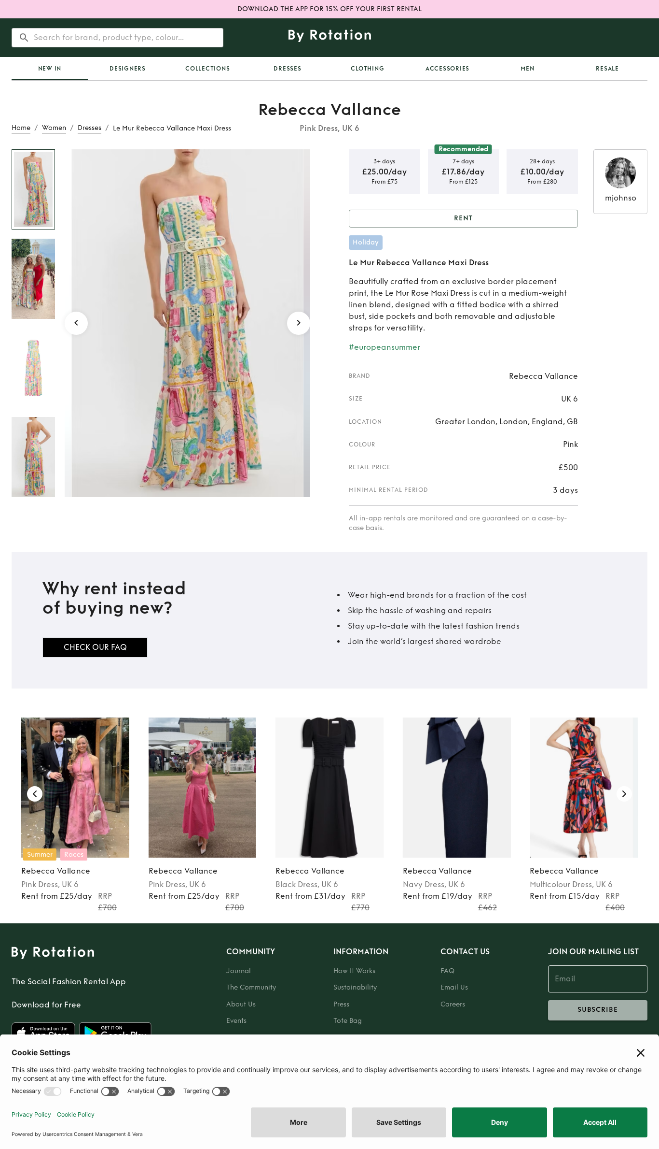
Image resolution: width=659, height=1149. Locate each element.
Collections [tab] (207, 68)
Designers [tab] (128, 68)
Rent (463, 218)
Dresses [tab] (287, 68)
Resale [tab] (607, 68)
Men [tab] (527, 68)
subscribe (597, 1009)
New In (50, 68)
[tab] (50, 68)
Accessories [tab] (447, 68)
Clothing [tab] (367, 68)
